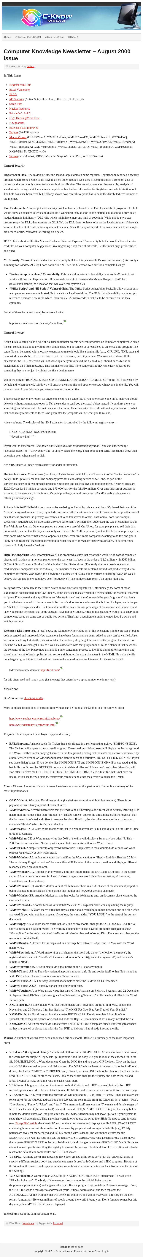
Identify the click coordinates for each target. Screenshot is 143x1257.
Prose (58, 1251)
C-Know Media (44, 18)
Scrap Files (15, 103)
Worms (13, 156)
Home (7, 36)
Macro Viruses (17, 137)
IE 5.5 (13, 94)
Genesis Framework (75, 1251)
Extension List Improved (23, 127)
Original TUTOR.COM (28, 36)
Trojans (13, 132)
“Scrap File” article (26, 1123)
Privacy (73, 36)
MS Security (16, 99)
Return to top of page (71, 1246)
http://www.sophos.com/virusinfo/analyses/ (34, 718)
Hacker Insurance (19, 108)
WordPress (94, 1251)
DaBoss (30, 66)
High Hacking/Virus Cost (24, 118)
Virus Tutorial (54, 36)
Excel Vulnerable (19, 89)
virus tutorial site (33, 698)
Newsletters (28, 1223)
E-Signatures (16, 122)
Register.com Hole (20, 84)
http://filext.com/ (50, 670)
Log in (105, 1251)
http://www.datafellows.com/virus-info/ (32, 724)
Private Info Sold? (20, 113)
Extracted (58, 1223)
